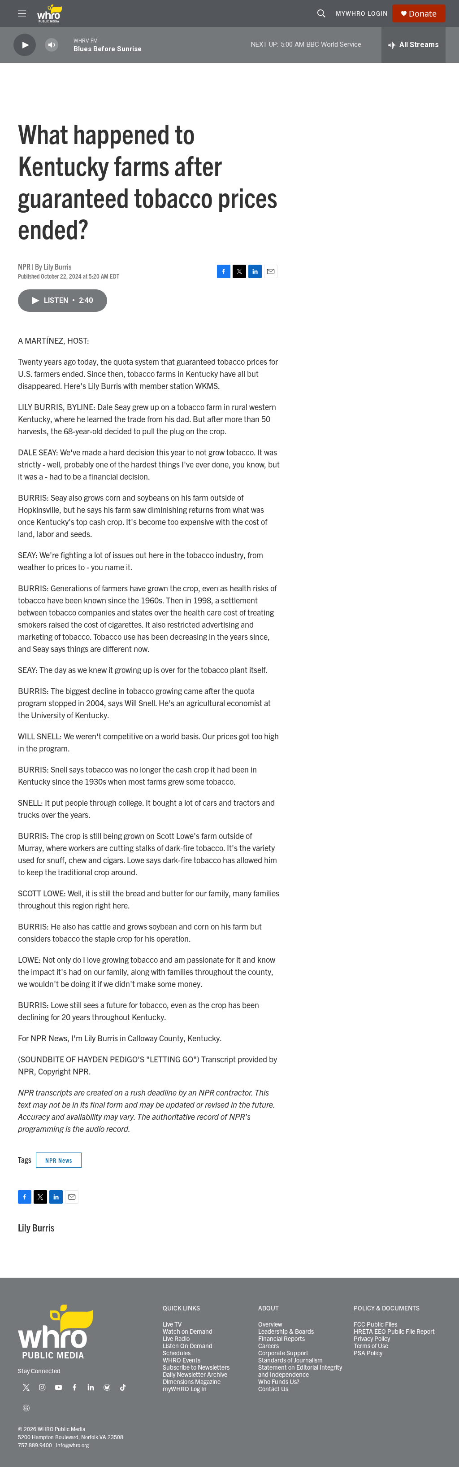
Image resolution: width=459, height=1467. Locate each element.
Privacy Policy (372, 1338)
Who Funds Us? (278, 1381)
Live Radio (176, 1338)
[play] (24, 45)
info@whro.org (72, 1444)
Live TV (172, 1324)
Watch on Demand (187, 1331)
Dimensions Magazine (192, 1381)
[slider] (66, 44)
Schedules (177, 1353)
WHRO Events (181, 1360)
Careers (268, 1345)
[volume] (51, 45)
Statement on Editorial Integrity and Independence (300, 1371)
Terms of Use (371, 1345)
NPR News (58, 1160)
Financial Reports (281, 1338)
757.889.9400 (35, 1444)
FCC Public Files (375, 1324)
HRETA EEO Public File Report (394, 1331)
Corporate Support (283, 1353)
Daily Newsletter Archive (195, 1374)
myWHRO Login (362, 13)
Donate (423, 13)
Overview (270, 1324)
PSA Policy (368, 1353)
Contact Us (273, 1389)
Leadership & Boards (286, 1331)
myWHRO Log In (185, 1389)
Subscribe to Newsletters (196, 1367)
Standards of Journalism (290, 1360)
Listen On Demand (187, 1345)
